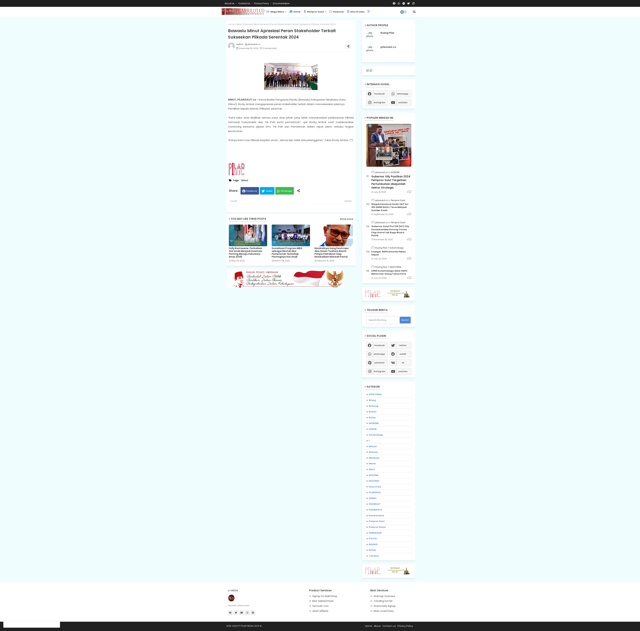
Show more (346, 219)
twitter (402, 345)
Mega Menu (277, 11)
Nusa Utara (375, 486)
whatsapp (402, 93)
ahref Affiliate (320, 611)
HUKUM (372, 429)
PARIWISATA (375, 509)
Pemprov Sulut (315, 11)
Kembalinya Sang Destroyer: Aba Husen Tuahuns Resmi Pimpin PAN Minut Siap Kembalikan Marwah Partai (331, 252)
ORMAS (372, 498)
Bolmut (372, 411)
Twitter (269, 191)
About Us (230, 3)
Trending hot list (383, 601)
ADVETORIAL (375, 394)
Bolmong (373, 406)
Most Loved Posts (384, 611)
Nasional (338, 11)
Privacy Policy (261, 3)
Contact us (244, 3)
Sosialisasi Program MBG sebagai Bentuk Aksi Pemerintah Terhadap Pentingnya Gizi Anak (287, 252)
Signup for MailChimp (324, 596)
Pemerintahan (376, 515)
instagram (379, 102)
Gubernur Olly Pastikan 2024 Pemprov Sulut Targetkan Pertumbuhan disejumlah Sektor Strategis (390, 182)
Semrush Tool (320, 606)
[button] (414, 12)
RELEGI (372, 550)
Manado (373, 452)
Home (296, 11)
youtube (402, 102)
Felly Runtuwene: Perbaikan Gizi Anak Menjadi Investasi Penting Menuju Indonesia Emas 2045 (245, 252)
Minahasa (374, 457)
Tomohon (374, 555)
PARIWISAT (374, 504)
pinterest (379, 362)
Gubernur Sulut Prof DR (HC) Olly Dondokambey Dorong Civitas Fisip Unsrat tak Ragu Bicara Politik (390, 231)
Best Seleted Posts (323, 601)
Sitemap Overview (384, 596)
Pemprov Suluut (377, 527)
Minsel (372, 463)
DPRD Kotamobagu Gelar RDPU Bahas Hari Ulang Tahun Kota (389, 272)
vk (403, 362)
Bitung (372, 400)
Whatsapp (286, 191)
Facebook (251, 191)
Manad (372, 446)
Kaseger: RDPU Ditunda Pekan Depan (388, 253)
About (377, 626)
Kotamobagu (376, 434)
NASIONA (373, 475)
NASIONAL (374, 480)
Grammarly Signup (385, 606)
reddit (403, 354)
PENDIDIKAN (375, 532)
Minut (239, 24)
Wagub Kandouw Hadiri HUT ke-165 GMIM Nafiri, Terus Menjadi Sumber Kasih (390, 207)
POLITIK (373, 538)
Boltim (372, 417)
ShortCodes (357, 11)
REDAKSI (373, 544)
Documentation (281, 3)
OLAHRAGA (375, 492)
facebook (379, 93)
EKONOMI (374, 423)
